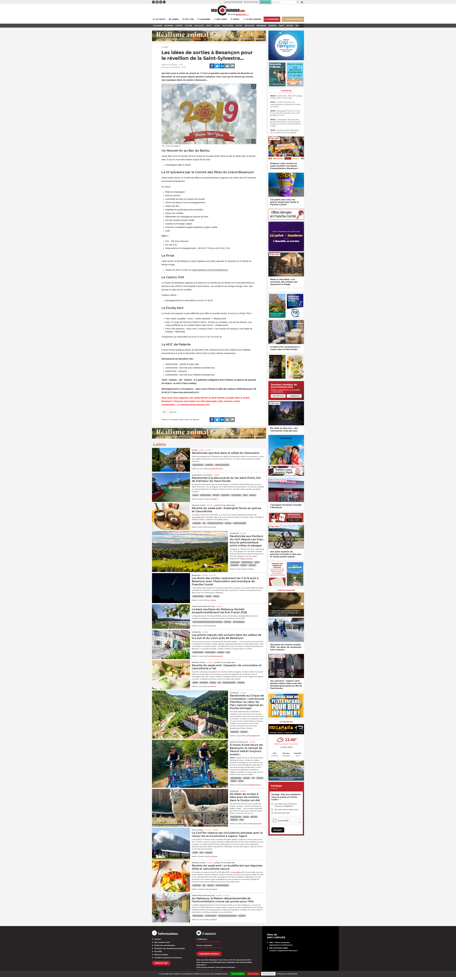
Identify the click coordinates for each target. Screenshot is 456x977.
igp (204, 523)
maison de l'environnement (227, 916)
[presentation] (248, 141)
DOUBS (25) (234, 533)
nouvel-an (172, 412)
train (201, 852)
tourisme (252, 495)
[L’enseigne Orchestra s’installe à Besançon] (286, 490)
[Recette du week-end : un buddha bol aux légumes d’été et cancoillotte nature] (171, 871)
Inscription (278, 396)
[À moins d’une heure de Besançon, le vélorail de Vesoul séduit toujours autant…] (190, 750)
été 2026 (216, 495)
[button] (297, 2)
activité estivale (236, 778)
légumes (228, 523)
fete (164, 412)
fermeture (228, 622)
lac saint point (236, 495)
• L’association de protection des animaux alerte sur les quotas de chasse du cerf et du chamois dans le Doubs (285, 122)
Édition (231, 14)
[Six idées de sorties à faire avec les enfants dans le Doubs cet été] (190, 799)
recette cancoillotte (240, 523)
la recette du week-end (215, 523)
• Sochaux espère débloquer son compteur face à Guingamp (284, 131)
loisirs (245, 495)
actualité (207, 475)
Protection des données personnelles (169, 948)
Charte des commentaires (164, 945)
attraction (246, 778)
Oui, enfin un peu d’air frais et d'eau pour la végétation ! (285, 805)
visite (241, 820)
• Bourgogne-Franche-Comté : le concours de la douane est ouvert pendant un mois (285, 113)
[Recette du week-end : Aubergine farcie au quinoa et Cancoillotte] (171, 513)
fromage (213, 682)
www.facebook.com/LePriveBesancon (210, 270)
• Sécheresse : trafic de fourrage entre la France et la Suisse (286, 97)
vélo (228, 652)
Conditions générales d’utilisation (168, 958)
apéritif (195, 682)
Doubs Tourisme (246, 558)
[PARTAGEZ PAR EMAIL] (227, 66)
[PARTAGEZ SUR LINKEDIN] (222, 66)
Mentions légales (161, 955)
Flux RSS (158, 951)
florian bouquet (198, 916)
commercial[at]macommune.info (209, 948)
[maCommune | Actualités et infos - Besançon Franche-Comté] (228, 10)
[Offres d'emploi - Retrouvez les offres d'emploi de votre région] (286, 219)
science (216, 596)
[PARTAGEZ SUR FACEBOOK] (212, 66)
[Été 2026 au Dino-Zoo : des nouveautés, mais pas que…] (286, 413)
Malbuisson (197, 475)
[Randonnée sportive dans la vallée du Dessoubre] (171, 458)
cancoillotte (196, 523)
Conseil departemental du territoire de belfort (207, 622)
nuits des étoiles (198, 596)
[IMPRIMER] (232, 66)
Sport (208, 450)
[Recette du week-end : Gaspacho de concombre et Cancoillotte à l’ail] (171, 671)
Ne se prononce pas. (282, 813)
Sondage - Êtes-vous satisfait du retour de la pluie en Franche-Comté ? (286, 797)
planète (208, 596)
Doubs (194, 450)
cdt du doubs (235, 562)
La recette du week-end (224, 505)
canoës (195, 495)
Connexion (294, 396)
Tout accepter (237, 973)
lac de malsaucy (238, 622)
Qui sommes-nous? (162, 942)
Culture (207, 830)
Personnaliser (268, 973)
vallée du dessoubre (222, 465)
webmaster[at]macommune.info (209, 970)
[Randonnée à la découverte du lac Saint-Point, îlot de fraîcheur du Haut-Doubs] (171, 483)
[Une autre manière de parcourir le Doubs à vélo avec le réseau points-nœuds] (286, 537)
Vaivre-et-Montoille (239, 742)
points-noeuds (210, 652)
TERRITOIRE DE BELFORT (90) (203, 606)
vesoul (241, 781)
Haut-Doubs (197, 830)
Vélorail (233, 781)
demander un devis (209, 954)
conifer (195, 852)
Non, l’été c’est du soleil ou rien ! (286, 809)
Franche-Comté (198, 505)
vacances (252, 565)
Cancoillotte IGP (198, 517)
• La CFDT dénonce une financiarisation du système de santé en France (285, 104)
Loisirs (165, 47)
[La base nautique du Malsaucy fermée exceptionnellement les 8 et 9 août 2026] (171, 615)
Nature (212, 575)
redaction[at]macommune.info (208, 942)
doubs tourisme (198, 465)
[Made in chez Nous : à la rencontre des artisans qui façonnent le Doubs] (286, 265)
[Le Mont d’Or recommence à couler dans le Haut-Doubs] (286, 332)
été (253, 778)
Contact (157, 939)
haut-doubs (225, 495)
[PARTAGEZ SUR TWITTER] (217, 66)
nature (257, 562)
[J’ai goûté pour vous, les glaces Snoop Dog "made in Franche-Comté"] (286, 185)
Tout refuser (253, 973)
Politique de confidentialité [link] (287, 974)
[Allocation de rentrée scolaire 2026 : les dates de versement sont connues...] (286, 630)
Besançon (196, 575)
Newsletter (161, 963)
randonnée (209, 465)
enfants (246, 817)
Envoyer (278, 830)
